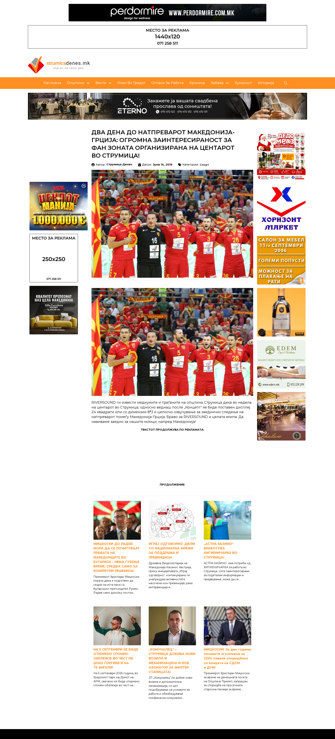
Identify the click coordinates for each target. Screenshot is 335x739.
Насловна (52, 83)
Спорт (204, 165)
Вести (101, 83)
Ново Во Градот (131, 83)
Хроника (197, 83)
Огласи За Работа (167, 83)
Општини (75, 83)
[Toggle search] (286, 83)
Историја (266, 83)
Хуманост (243, 83)
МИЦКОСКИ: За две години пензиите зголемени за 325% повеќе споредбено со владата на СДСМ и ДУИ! (227, 658)
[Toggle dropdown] (88, 83)
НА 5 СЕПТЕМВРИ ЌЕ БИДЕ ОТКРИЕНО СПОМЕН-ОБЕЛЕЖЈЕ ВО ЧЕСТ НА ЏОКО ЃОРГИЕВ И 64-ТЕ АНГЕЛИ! (115, 658)
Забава (217, 83)
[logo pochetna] (59, 64)
